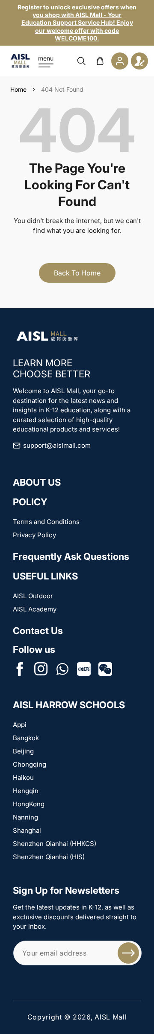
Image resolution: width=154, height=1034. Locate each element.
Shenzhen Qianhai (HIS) (49, 857)
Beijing (23, 751)
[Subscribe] (128, 953)
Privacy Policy (34, 535)
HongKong (28, 804)
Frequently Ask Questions (71, 556)
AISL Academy (34, 609)
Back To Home (77, 273)
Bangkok (26, 738)
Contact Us (38, 630)
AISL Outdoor (33, 596)
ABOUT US (37, 482)
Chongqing (29, 764)
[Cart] (100, 61)
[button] (45, 61)
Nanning (25, 817)
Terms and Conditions (46, 522)
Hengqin (25, 791)
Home (18, 89)
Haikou (23, 777)
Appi (20, 725)
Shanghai (27, 830)
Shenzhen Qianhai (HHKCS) (54, 844)
